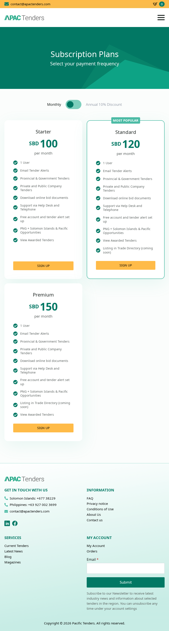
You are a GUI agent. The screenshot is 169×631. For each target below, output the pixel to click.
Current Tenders (16, 545)
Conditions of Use (100, 509)
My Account (96, 545)
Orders (92, 551)
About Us (94, 514)
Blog (7, 556)
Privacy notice (97, 503)
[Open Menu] (161, 17)
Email (93, 559)
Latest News (13, 551)
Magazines (12, 562)
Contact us (95, 520)
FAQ (90, 498)
